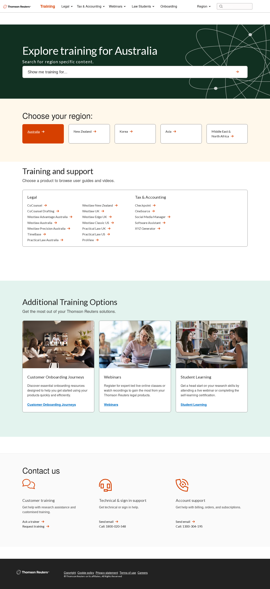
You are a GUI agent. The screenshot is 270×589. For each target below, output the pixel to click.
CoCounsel (34, 205)
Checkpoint (143, 205)
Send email (106, 521)
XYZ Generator (145, 228)
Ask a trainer (31, 521)
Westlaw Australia (39, 223)
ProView (88, 240)
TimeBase (34, 234)
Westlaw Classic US (95, 223)
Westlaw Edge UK (94, 217)
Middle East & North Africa (221, 133)
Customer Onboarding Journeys (51, 404)
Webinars (111, 404)
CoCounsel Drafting (40, 211)
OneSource (142, 211)
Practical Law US (93, 234)
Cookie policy (85, 573)
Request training (33, 526)
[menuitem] (47, 6)
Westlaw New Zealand (97, 205)
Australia (33, 131)
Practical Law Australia (43, 240)
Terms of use (128, 573)
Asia (168, 131)
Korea (124, 131)
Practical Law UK (94, 228)
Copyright (70, 573)
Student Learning (194, 404)
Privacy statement (107, 573)
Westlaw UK (90, 211)
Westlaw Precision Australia (46, 228)
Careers (143, 573)
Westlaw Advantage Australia (47, 217)
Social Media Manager (150, 217)
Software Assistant (148, 223)
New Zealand (83, 131)
